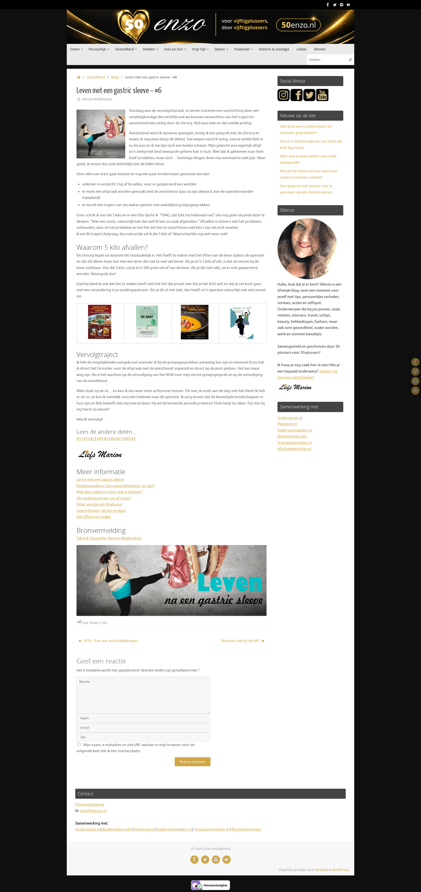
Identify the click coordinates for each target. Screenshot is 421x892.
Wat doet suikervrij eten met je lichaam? (110, 492)
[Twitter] (334, 4)
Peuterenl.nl (144, 829)
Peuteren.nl (287, 424)
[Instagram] (341, 4)
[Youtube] (348, 4)
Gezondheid (95, 77)
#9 (133, 439)
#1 (79, 439)
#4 (99, 439)
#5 (106, 439)
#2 (85, 439)
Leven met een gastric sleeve (100, 479)
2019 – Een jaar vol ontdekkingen (110, 641)
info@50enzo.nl (93, 811)
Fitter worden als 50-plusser (100, 504)
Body (115, 77)
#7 (119, 439)
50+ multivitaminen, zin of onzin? (104, 498)
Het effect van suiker (94, 517)
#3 (92, 439)
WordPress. (340, 870)
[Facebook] (328, 4)
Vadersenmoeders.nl (294, 430)
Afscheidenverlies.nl (294, 449)
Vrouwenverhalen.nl (294, 443)
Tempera (321, 870)
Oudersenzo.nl (289, 418)
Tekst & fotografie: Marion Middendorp (109, 538)
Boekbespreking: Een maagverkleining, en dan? (116, 486)
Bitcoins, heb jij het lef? (240, 641)
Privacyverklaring (89, 804)
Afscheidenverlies (246, 829)
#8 (126, 439)
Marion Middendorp (97, 99)
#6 (113, 439)
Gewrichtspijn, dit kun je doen (101, 510)
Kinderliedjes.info (292, 436)
